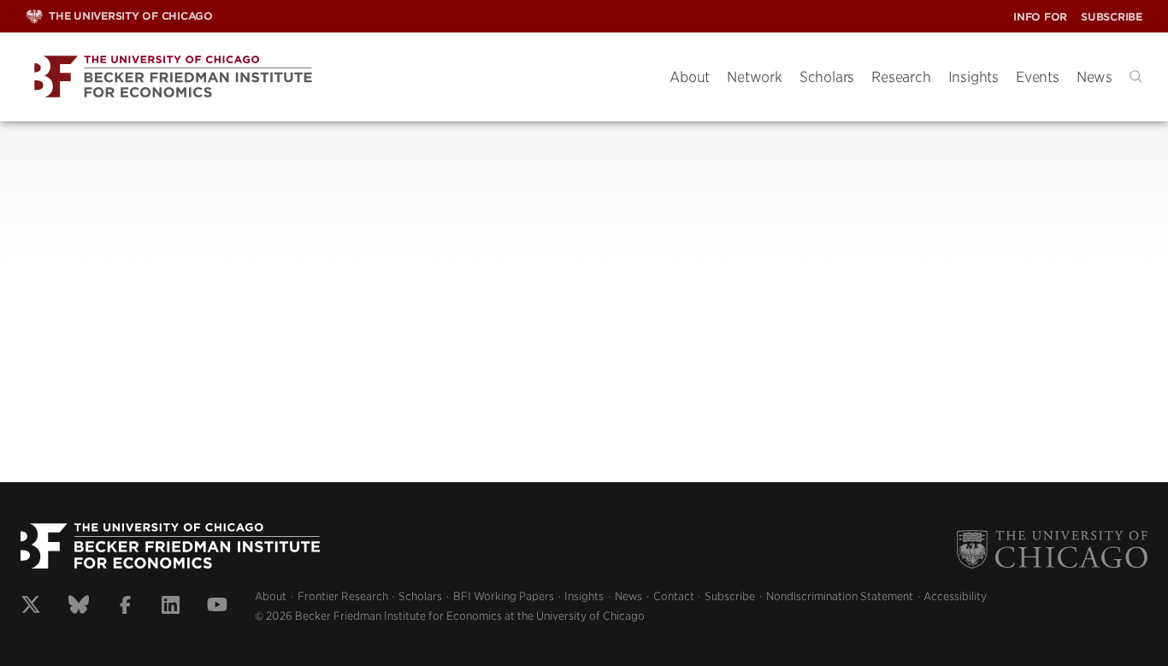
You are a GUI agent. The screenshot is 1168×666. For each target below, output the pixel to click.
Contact (673, 596)
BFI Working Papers (503, 596)
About (690, 76)
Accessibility (955, 596)
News (1094, 76)
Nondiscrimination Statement (839, 596)
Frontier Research (343, 596)
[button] (1136, 76)
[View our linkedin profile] (171, 607)
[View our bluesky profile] (78, 607)
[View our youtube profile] (217, 607)
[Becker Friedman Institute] (335, 77)
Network (754, 76)
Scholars (826, 76)
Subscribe (1111, 16)
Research (900, 76)
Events (1037, 76)
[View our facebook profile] (125, 607)
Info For (1040, 16)
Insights (973, 76)
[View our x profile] (31, 607)
